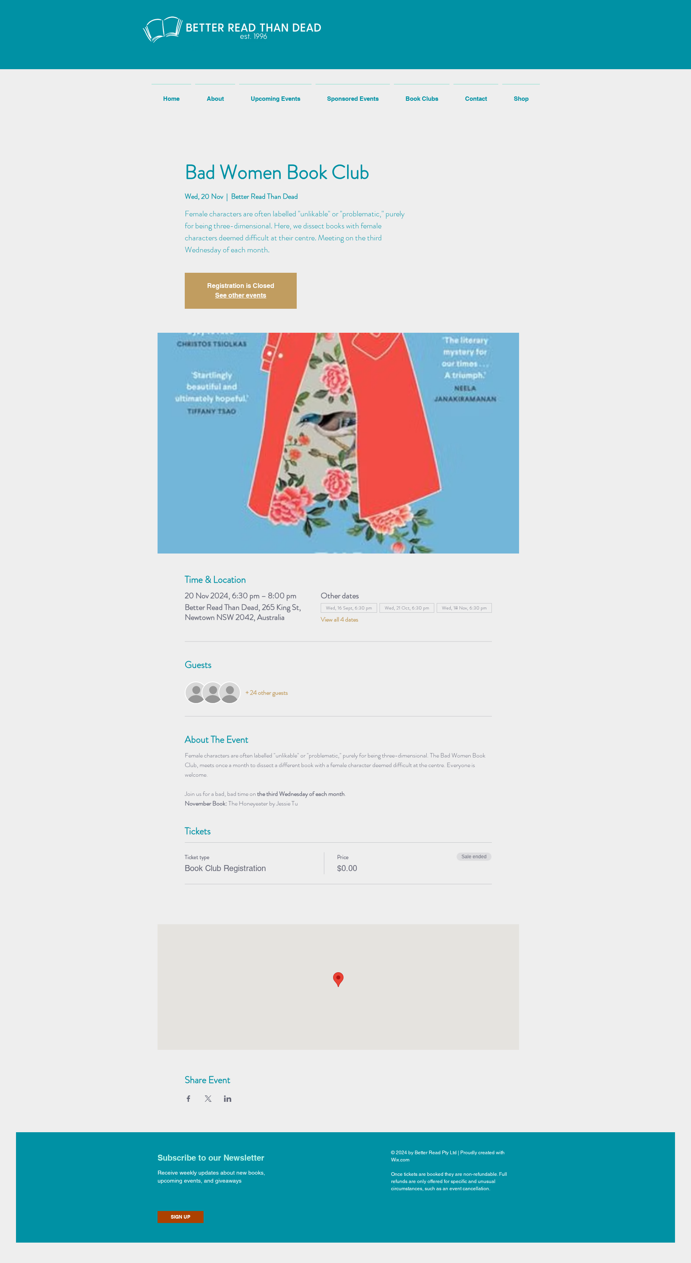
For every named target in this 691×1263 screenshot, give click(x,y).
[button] (195, 47)
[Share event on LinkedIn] (228, 1098)
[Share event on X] (208, 1098)
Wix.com (400, 1160)
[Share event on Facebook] (188, 1098)
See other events (240, 295)
